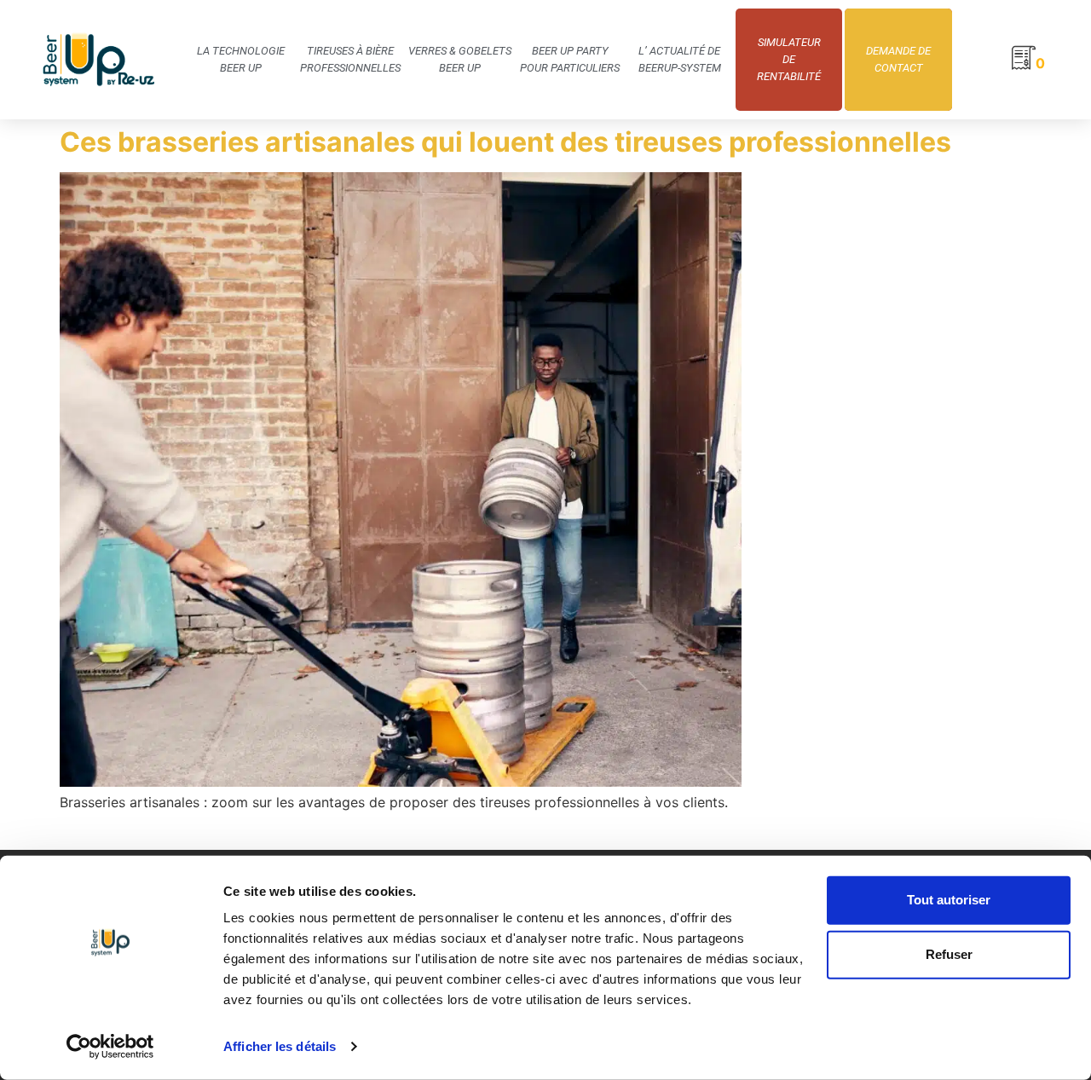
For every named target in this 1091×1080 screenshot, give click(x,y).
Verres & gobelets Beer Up (459, 59)
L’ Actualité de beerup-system (679, 59)
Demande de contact (898, 59)
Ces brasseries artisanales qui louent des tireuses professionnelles (505, 142)
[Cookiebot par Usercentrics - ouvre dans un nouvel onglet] (110, 1047)
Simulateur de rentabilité (789, 59)
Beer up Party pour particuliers (570, 59)
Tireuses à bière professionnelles (350, 59)
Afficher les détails (279, 1046)
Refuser (949, 954)
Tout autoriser (948, 899)
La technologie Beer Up (241, 59)
